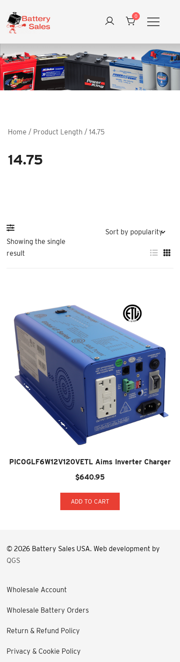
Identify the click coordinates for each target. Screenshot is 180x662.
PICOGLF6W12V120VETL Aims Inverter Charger (90, 462)
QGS (13, 560)
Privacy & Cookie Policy (44, 651)
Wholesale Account (37, 590)
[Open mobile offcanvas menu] (153, 21)
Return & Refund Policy (43, 631)
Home (17, 132)
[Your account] (109, 21)
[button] (13, 228)
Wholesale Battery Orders (48, 610)
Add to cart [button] (90, 501)
